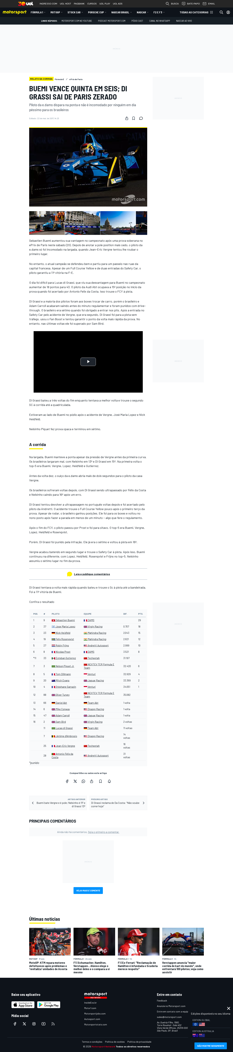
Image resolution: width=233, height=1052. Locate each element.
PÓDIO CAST (137, 20)
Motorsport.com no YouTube (77, 20)
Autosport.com (92, 1019)
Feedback (162, 1000)
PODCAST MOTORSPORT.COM (111, 20)
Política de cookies (115, 1041)
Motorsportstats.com (95, 1024)
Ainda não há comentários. (88, 832)
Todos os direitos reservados (133, 1046)
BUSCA (175, 3)
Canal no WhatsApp (159, 20)
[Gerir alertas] (109, 781)
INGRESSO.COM (48, 3)
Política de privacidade (139, 1041)
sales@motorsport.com (169, 1016)
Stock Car (74, 12)
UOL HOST (65, 3)
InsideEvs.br (90, 1002)
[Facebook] (67, 781)
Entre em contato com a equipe (173, 1011)
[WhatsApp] (83, 781)
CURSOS (92, 3)
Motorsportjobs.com (95, 1013)
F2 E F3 (158, 12)
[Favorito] (133, 118)
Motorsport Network (103, 1046)
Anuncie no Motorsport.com (171, 1006)
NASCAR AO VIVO (184, 20)
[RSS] (53, 1023)
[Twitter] (75, 781)
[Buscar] (221, 12)
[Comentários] (142, 118)
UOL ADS (117, 3)
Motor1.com (90, 1008)
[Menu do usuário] (228, 12)
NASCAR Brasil (120, 12)
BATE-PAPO (193, 3)
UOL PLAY (104, 3)
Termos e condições (92, 1041)
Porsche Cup (96, 12)
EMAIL (211, 3)
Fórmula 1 (37, 12)
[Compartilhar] (126, 118)
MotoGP (55, 12)
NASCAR (141, 12)
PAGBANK (79, 3)
